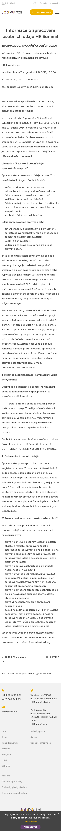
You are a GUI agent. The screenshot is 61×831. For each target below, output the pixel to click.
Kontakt (6, 775)
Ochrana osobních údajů (14, 793)
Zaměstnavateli (49, 3)
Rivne (4, 737)
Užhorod (6, 766)
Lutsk (4, 760)
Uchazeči (12, 12)
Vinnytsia (6, 754)
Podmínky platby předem (14, 787)
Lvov (4, 731)
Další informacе (30, 822)
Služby (33, 737)
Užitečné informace (40, 743)
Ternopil (6, 748)
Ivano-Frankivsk (10, 743)
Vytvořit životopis (41, 12)
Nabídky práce (37, 731)
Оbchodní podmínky (12, 781)
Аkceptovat (30, 827)
